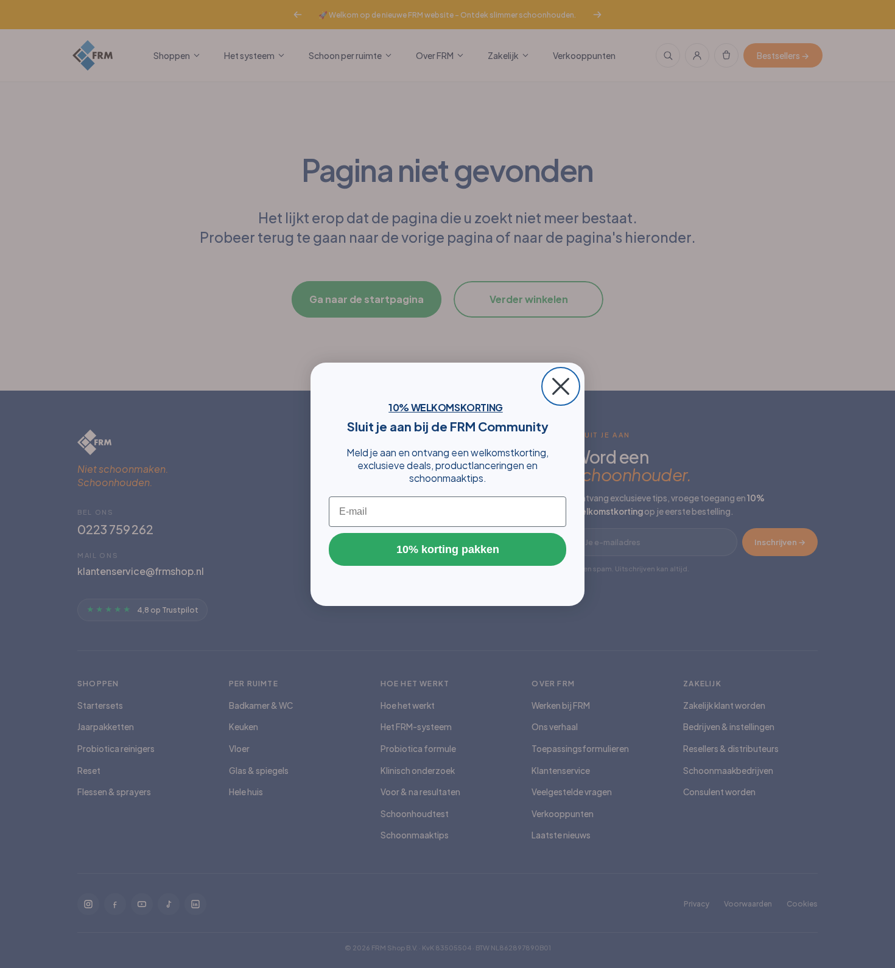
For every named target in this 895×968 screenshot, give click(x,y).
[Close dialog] (561, 386)
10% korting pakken (447, 549)
